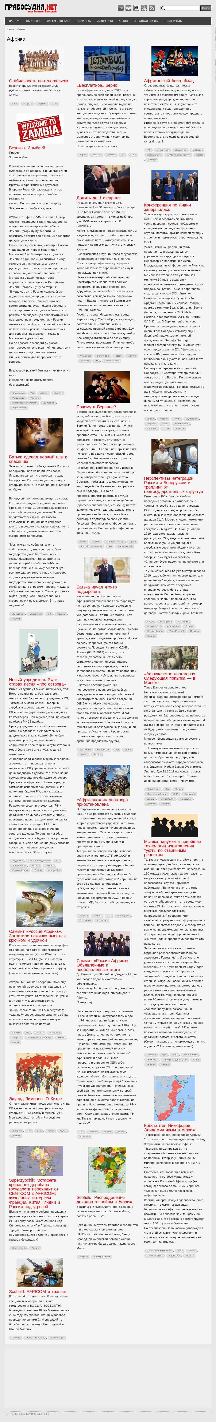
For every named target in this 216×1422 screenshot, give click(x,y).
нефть (119, 356)
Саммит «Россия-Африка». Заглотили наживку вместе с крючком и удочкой (37, 936)
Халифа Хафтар (115, 541)
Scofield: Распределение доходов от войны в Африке (105, 1199)
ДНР (164, 1054)
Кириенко (152, 428)
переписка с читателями (24, 403)
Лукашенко (180, 150)
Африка (42, 103)
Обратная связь (146, 21)
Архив (123, 21)
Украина (151, 1054)
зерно (83, 154)
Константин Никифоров (159, 1250)
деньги (150, 799)
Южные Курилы (155, 631)
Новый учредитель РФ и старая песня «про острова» (37, 681)
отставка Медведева (39, 860)
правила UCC (154, 155)
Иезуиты (27, 103)
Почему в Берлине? (96, 407)
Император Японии (157, 794)
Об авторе (33, 21)
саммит (16, 619)
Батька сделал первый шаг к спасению (38, 459)
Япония (189, 626)
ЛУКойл (85, 360)
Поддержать (173, 21)
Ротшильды (18, 398)
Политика (84, 21)
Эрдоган (96, 154)
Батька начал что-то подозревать (97, 589)
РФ (123, 154)
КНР (39, 1131)
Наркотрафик (19, 407)
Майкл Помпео (112, 360)
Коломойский (182, 423)
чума (180, 1250)
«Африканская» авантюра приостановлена (102, 802)
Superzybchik (19, 1248)
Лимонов (17, 1131)
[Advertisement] (108, 1378)
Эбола (192, 1250)
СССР (196, 1059)
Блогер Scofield (102, 1257)
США (55, 103)
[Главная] (36, 12)
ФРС (14, 103)
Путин (177, 419)
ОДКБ (150, 621)
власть (199, 155)
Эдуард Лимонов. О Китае (35, 1098)
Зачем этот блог (59, 21)
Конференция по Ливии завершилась (167, 207)
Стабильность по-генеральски (38, 81)
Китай (51, 1131)
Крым (166, 428)
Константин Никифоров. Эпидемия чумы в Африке (170, 1127)
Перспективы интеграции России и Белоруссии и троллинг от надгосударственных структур (173, 485)
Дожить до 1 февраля (99, 198)
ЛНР (175, 1054)
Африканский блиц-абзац (169, 80)
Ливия (150, 419)
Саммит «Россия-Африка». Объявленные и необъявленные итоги (103, 965)
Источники (105, 21)
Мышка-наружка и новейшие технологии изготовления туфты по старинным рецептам (172, 848)
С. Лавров (198, 150)
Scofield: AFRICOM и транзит (38, 1291)
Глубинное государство (39, 1037)
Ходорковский (125, 546)
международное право (175, 1059)
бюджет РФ (173, 626)
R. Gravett (102, 920)
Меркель (151, 423)
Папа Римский (177, 631)
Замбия (58, 393)
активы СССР (154, 626)
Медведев (17, 860)
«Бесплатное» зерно (97, 85)
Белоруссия (163, 150)
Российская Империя (91, 546)
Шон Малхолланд (36, 1337)
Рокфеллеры (19, 865)
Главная (14, 21)
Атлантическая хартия (178, 155)
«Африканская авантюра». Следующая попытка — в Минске (170, 678)
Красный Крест (155, 1255)
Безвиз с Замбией (27, 147)
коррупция (174, 1255)
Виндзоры (190, 794)
